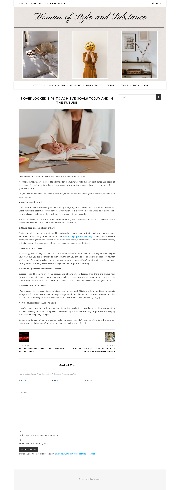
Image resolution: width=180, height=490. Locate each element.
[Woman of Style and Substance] (90, 44)
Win (146, 85)
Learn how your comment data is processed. (75, 453)
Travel (124, 85)
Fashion (111, 85)
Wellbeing (75, 85)
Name (22, 380)
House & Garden (56, 85)
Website (88, 380)
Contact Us (50, 3)
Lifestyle (37, 85)
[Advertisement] (140, 121)
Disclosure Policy (34, 3)
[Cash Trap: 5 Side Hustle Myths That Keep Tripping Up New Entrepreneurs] (110, 337)
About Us (62, 3)
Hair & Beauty (94, 85)
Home (21, 3)
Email (55, 380)
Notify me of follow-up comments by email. (38, 435)
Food (136, 85)
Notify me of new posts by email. (34, 443)
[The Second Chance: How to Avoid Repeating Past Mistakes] (24, 337)
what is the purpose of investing (77, 236)
